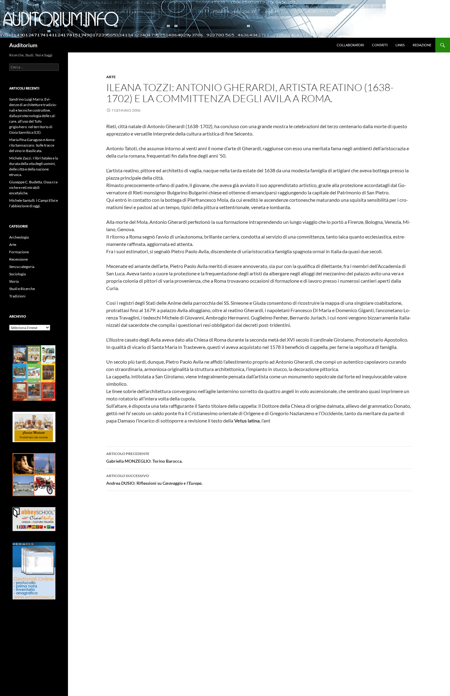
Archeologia (19, 237)
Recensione (18, 259)
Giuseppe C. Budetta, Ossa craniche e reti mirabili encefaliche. (33, 187)
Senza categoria (21, 266)
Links (400, 45)
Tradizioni (17, 296)
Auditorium (23, 45)
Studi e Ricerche (22, 288)
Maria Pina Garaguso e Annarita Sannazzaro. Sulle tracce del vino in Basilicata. (32, 145)
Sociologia (17, 274)
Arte (111, 77)
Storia (14, 281)
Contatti (380, 45)
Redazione (422, 45)
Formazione (19, 252)
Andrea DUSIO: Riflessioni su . (154, 479)
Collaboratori (350, 45)
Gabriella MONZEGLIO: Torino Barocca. (144, 457)
